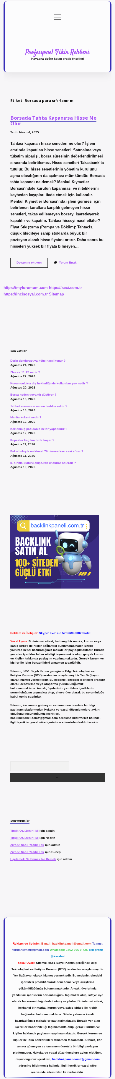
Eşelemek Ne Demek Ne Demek (33, 859)
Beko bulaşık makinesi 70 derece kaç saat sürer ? (46, 451)
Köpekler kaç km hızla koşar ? (32, 440)
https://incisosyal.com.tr (26, 294)
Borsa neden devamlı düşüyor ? (33, 394)
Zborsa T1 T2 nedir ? (25, 372)
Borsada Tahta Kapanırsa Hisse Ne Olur (53, 120)
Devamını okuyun (32, 264)
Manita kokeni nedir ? (25, 417)
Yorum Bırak (68, 262)
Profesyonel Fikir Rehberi (57, 52)
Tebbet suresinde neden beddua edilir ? (38, 406)
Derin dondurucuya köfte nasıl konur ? (37, 360)
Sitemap (56, 294)
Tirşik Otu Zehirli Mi (24, 830)
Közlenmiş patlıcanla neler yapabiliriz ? (38, 428)
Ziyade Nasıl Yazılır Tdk (27, 844)
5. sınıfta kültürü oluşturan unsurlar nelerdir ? (43, 462)
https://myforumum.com (26, 287)
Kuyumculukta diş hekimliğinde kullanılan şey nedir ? (49, 383)
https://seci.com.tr (65, 287)
